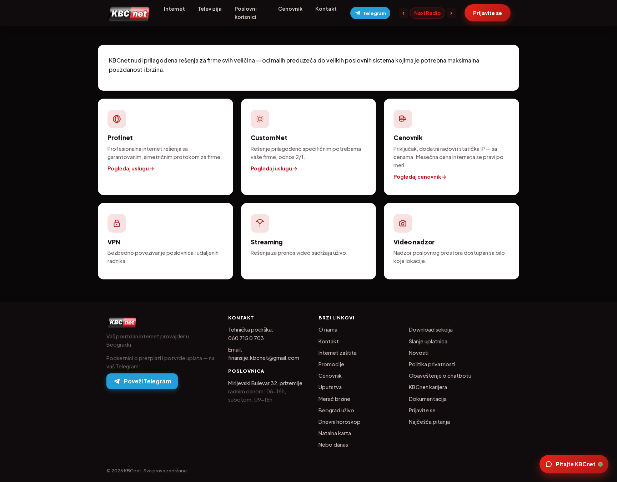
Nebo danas (333, 444)
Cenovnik (290, 8)
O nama (327, 329)
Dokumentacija (428, 399)
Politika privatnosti (432, 364)
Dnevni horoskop (339, 421)
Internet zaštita (337, 352)
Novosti (418, 352)
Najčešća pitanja (429, 421)
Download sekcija (431, 329)
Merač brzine (334, 399)
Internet (174, 8)
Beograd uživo (336, 410)
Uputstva (330, 387)
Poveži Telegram (147, 381)
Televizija (210, 8)
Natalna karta (334, 433)
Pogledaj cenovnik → (419, 176)
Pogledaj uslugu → (130, 168)
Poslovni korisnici (246, 12)
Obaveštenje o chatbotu (440, 375)
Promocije (331, 364)
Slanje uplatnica (428, 341)
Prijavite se (422, 410)
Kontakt (326, 8)
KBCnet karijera (428, 387)
